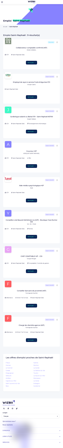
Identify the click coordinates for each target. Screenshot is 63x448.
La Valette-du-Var (39, 370)
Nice (7, 386)
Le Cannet (9, 368)
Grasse (8, 370)
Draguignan (10, 373)
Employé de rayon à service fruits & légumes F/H (31, 82)
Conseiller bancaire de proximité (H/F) (31, 291)
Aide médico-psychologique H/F (31, 185)
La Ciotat (36, 381)
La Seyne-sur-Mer (39, 375)
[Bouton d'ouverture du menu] (2, 2)
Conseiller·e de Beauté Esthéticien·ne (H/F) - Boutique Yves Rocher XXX (31, 221)
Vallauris (8, 375)
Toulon (35, 373)
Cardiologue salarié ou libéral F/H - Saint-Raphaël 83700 (31, 117)
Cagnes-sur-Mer (11, 381)
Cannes (8, 365)
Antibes (8, 378)
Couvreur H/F (31, 151)
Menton (36, 365)
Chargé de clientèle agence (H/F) (31, 325)
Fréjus (8, 363)
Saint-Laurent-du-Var (13, 383)
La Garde (36, 368)
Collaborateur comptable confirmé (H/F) (31, 48)
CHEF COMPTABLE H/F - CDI (31, 256)
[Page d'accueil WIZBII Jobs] (31, 2)
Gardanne (36, 386)
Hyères (35, 363)
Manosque (36, 378)
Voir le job (31, 62)
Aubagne (36, 383)
